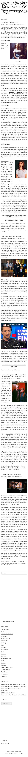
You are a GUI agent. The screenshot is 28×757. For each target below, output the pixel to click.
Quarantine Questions (6, 658)
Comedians (8, 223)
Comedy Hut (6, 555)
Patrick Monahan (4, 230)
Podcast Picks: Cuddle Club (7, 692)
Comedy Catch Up (5, 638)
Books (2, 632)
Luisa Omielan (12, 77)
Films (2, 645)
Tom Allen (23, 230)
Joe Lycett (19, 92)
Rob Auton (4, 161)
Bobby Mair (6, 225)
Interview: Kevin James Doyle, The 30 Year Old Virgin (13, 695)
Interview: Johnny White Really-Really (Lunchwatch (13, 686)
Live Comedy (13, 466)
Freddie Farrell (12, 563)
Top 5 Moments (5, 672)
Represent (11, 92)
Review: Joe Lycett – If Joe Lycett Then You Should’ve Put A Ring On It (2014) (13, 376)
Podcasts (3, 654)
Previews (3, 656)
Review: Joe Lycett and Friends (11, 474)
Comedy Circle (4, 640)
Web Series (4, 676)
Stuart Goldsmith (17, 230)
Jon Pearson (23, 563)
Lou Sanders (23, 190)
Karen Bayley (4, 564)
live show (10, 114)
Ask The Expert (5, 629)
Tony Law (3, 108)
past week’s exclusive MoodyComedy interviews (14, 37)
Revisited (3, 665)
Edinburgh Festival (19, 225)
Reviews (18, 466)
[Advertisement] (11, 597)
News (17, 223)
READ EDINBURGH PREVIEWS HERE (14, 220)
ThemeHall (20, 753)
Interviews (3, 647)
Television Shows (5, 669)
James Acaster (14, 226)
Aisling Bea (9, 73)
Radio (2, 660)
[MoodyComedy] (14, 13)
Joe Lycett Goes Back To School (11, 237)
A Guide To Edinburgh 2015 (10, 22)
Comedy (10, 467)
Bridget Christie (19, 97)
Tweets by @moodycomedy (7, 621)
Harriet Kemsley (7, 226)
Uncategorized (4, 674)
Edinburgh (13, 223)
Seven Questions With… (7, 667)
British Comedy (4, 467)
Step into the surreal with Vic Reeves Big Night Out (13, 684)
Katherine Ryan (8, 228)
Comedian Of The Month (7, 634)
